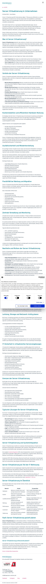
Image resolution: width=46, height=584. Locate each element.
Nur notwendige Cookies (23, 305)
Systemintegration (13, 452)
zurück (5, 7)
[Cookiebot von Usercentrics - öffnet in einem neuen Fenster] (39, 277)
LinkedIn (24, 578)
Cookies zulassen (37, 305)
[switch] (17, 298)
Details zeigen (39, 302)
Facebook (4, 578)
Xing (18, 578)
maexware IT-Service (30, 477)
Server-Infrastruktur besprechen (10, 551)
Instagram (12, 578)
